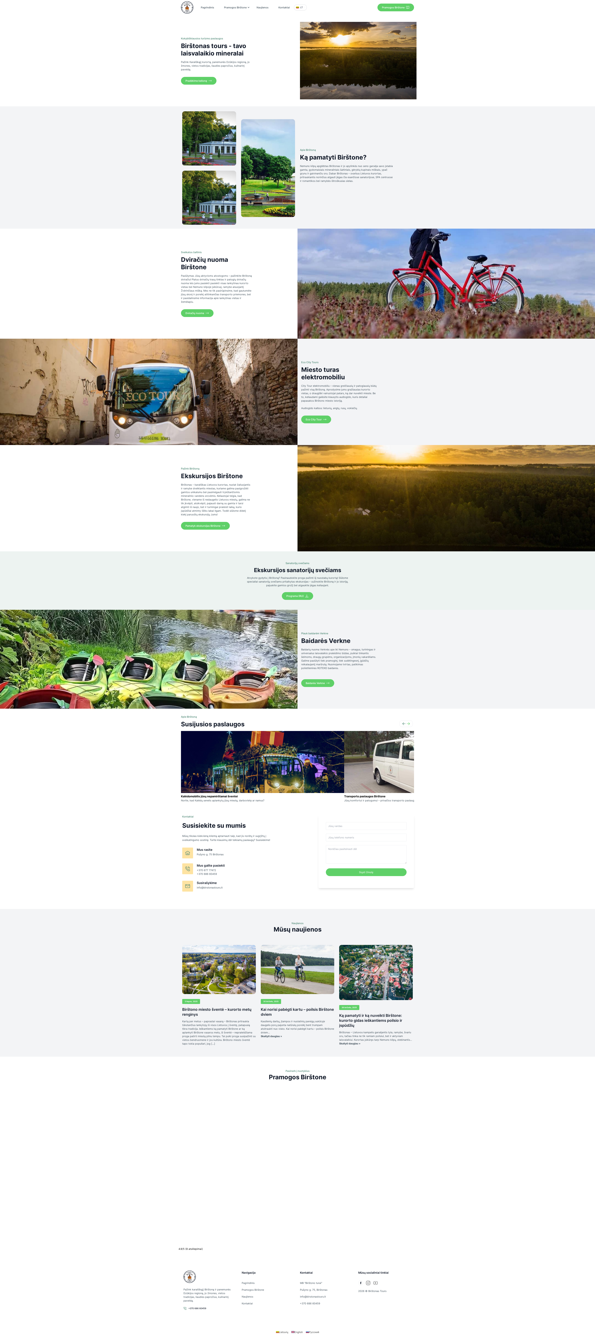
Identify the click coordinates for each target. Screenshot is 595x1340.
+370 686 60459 (310, 1303)
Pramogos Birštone (235, 7)
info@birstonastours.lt (313, 1296)
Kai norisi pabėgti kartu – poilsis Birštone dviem (297, 1012)
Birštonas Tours (377, 1291)
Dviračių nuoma (194, 313)
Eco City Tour (314, 419)
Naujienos (263, 7)
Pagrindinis (207, 7)
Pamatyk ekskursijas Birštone (202, 525)
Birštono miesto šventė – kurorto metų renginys (216, 1012)
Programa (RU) (295, 596)
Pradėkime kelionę (196, 80)
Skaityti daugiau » (271, 1036)
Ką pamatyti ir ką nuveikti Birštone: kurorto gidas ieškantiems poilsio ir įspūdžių (370, 1020)
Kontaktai (284, 7)
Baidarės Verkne (315, 683)
